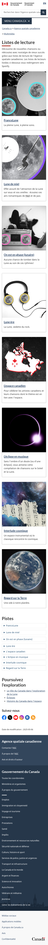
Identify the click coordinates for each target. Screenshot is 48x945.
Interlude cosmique (16, 530)
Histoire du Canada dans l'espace (24, 701)
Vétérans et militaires (12, 893)
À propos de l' (10, 753)
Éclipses (11, 697)
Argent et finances (10, 875)
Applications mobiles (11, 921)
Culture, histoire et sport (13, 852)
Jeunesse (6, 899)
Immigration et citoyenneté (14, 805)
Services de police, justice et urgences (19, 858)
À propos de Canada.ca (12, 927)
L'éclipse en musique (16, 456)
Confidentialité (9, 939)
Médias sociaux (9, 915)
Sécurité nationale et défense (15, 846)
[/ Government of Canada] (18, 3)
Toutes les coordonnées (13, 778)
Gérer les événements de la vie (16, 904)
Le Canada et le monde (12, 869)
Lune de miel (11, 184)
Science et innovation (12, 881)
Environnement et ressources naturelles (20, 840)
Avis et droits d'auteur (12, 759)
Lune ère (9, 322)
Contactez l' (9, 747)
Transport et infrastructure (14, 864)
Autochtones (8, 887)
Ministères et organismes (14, 784)
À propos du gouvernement (15, 789)
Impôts (5, 834)
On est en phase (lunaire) (19, 254)
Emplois (5, 799)
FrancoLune (11, 120)
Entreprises (7, 817)
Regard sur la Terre (15, 598)
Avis (4, 933)
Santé (4, 829)
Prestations (7, 823)
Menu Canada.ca (15, 21)
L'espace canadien (15, 385)
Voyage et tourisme (11, 811)
